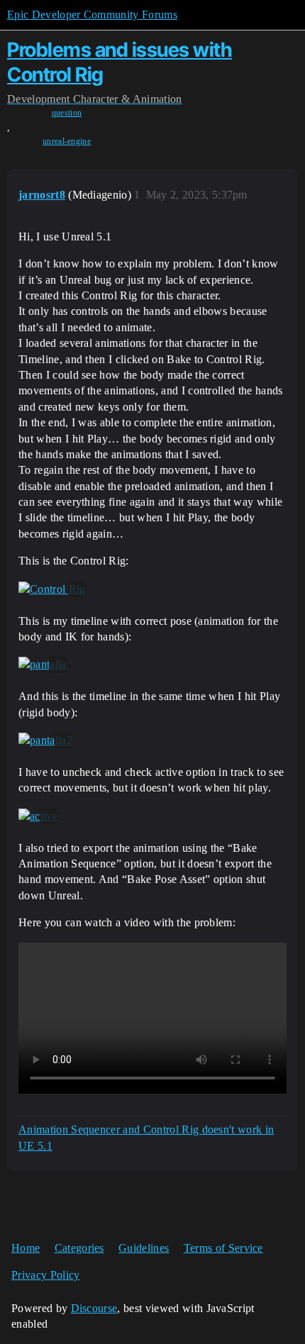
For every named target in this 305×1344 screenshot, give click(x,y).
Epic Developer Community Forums (92, 15)
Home (25, 1248)
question (67, 113)
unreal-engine (67, 141)
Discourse (94, 1308)
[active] (37, 816)
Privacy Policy (45, 1275)
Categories (79, 1248)
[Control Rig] (52, 589)
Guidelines (143, 1248)
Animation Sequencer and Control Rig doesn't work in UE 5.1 (146, 1137)
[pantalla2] (45, 740)
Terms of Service (223, 1248)
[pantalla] (42, 664)
